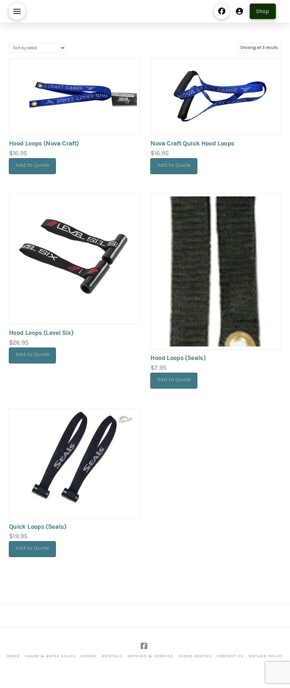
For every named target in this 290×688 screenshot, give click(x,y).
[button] (16, 11)
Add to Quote (32, 165)
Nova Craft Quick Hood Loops (192, 143)
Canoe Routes (195, 656)
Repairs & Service (150, 656)
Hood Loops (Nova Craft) (44, 143)
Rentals (112, 656)
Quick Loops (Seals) (37, 527)
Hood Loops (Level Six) (41, 333)
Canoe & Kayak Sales (50, 656)
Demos (89, 656)
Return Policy (266, 656)
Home (13, 656)
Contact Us (230, 656)
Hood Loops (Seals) (177, 358)
